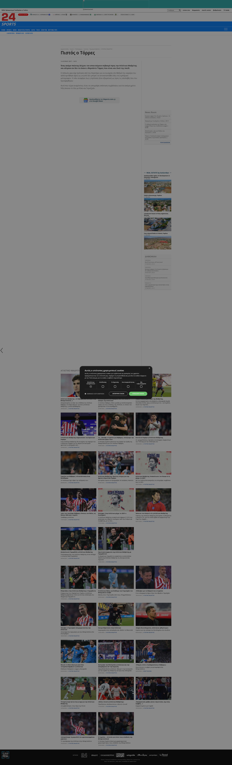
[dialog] (116, 382)
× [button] (149, 368)
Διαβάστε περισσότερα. (114, 378)
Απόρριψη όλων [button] (118, 393)
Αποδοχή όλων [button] (138, 393)
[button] (94, 394)
